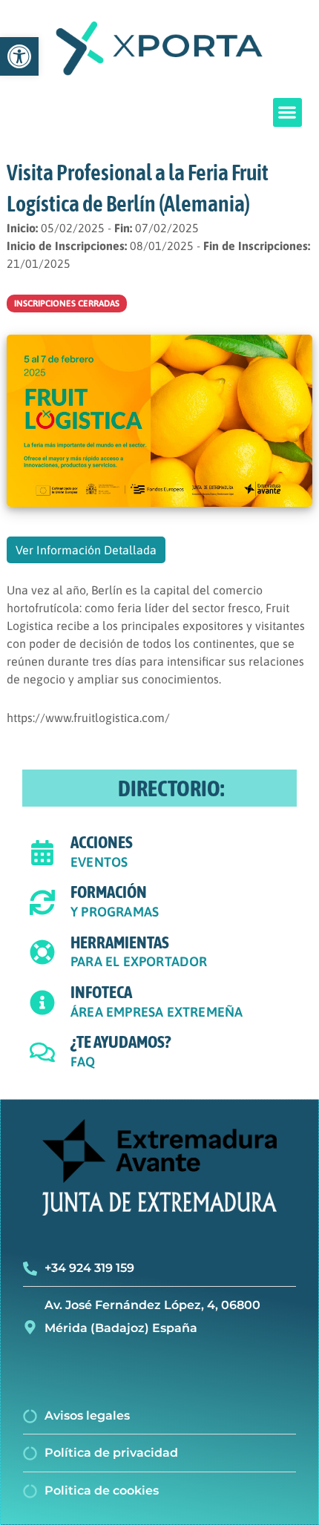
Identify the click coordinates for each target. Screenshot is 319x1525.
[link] (19, 56)
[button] (287, 112)
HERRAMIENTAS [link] (119, 942)
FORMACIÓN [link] (108, 892)
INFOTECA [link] (101, 992)
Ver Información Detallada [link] (86, 550)
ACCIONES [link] (101, 842)
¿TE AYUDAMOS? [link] (120, 1042)
